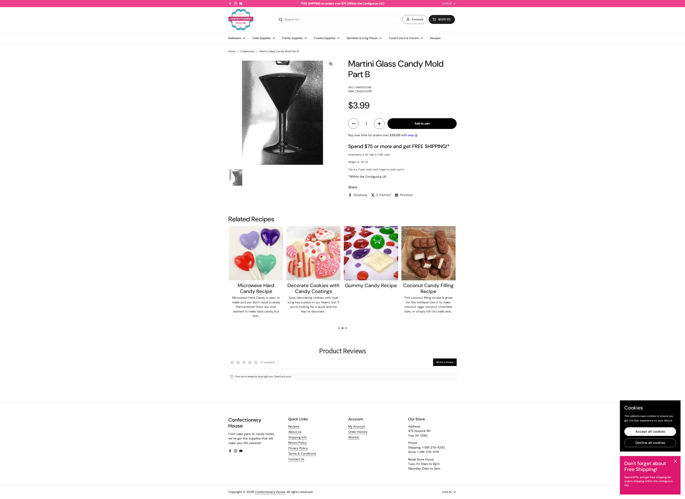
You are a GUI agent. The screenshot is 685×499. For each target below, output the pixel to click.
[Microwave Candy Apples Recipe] (428, 253)
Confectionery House (270, 492)
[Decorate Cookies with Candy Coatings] (256, 253)
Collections (247, 51)
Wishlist (353, 437)
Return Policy (297, 443)
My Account (356, 426)
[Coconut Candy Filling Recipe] (371, 253)
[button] (442, 19)
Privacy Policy (298, 448)
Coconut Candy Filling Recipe (371, 288)
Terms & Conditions (302, 453)
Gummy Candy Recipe (313, 285)
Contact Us (296, 459)
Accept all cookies (650, 431)
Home (231, 51)
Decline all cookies (650, 443)
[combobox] (337, 19)
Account (417, 19)
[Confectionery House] (240, 20)
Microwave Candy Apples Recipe (428, 288)
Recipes (294, 426)
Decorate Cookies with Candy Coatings (256, 288)
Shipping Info (297, 437)
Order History (357, 432)
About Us (294, 432)
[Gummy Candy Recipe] (313, 253)
